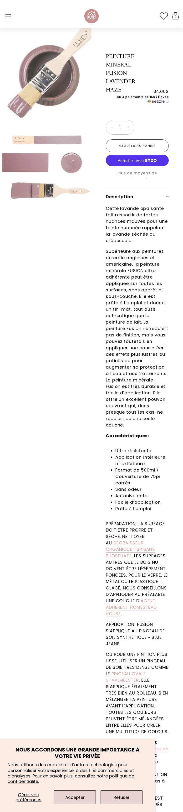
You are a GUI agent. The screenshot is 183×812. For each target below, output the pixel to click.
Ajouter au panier (137, 145)
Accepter (75, 797)
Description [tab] (119, 197)
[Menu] (8, 16)
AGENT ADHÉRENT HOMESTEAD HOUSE (131, 607)
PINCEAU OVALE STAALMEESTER (126, 677)
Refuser (121, 797)
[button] (137, 99)
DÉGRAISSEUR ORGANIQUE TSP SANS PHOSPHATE (130, 549)
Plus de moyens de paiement (137, 176)
